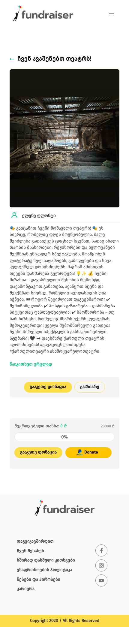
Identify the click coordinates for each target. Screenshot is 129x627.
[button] (111, 14)
